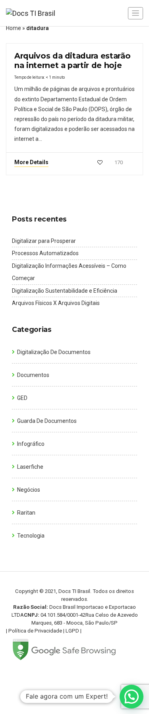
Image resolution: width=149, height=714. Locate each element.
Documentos (33, 375)
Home (13, 28)
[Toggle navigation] (135, 13)
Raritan (26, 512)
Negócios (28, 490)
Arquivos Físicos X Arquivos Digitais (56, 303)
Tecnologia (31, 535)
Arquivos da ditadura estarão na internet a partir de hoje (72, 60)
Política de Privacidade (35, 631)
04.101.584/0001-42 (63, 615)
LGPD (72, 631)
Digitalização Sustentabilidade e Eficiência (64, 291)
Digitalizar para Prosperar (44, 241)
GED (22, 398)
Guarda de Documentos (47, 421)
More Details (31, 162)
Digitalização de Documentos (54, 352)
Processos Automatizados (45, 253)
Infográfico (31, 444)
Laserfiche (30, 467)
